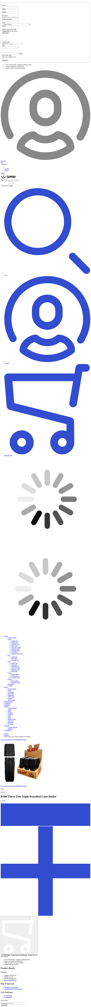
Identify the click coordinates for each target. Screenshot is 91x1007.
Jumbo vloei (14, 641)
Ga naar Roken (12, 637)
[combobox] (12, 180)
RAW (9, 711)
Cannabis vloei (15, 650)
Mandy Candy (12, 719)
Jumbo (10, 709)
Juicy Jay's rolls (15, 668)
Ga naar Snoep (12, 689)
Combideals (7, 730)
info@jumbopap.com (10, 980)
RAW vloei (14, 642)
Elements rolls (15, 669)
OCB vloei (14, 652)
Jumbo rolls (14, 663)
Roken (6, 636)
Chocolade (11, 692)
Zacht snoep (11, 697)
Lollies (10, 698)
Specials (6, 725)
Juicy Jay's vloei (15, 647)
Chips (9, 690)
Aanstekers (11, 684)
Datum (4, 44)
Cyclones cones (15, 677)
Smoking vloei (15, 644)
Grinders (10, 685)
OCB (9, 717)
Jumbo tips (14, 657)
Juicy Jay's (11, 721)
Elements (10, 722)
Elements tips (15, 660)
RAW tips (14, 658)
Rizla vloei (14, 645)
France (7, 170)
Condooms (7, 703)
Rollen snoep (11, 700)
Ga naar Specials (12, 727)
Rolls (9, 661)
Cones (9, 673)
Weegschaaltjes (8, 701)
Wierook (10, 729)
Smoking (10, 713)
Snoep (6, 687)
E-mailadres (4, 1003)
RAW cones (14, 676)
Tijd (3, 45)
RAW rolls (14, 671)
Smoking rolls (15, 666)
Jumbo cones (15, 674)
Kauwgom (11, 695)
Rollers (10, 679)
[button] (45, 825)
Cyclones (10, 724)
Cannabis (10, 714)
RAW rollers (14, 681)
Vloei (9, 639)
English (7, 169)
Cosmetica (7, 705)
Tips (9, 655)
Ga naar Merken (12, 708)
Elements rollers (15, 682)
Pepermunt (11, 693)
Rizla (9, 716)
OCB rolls (14, 665)
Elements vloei (15, 649)
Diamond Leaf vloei (17, 653)
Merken (6, 706)
